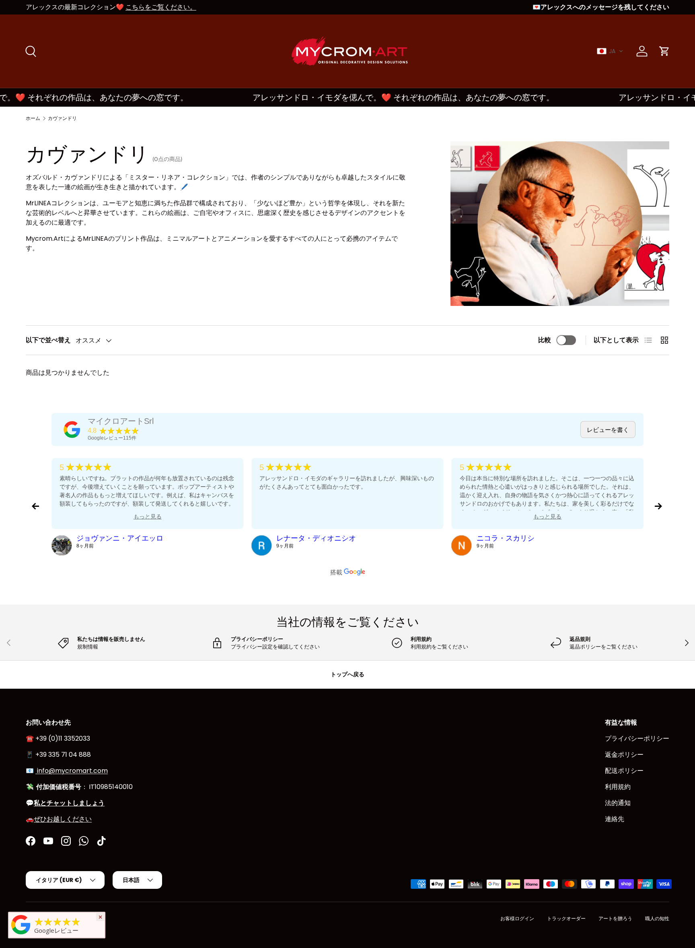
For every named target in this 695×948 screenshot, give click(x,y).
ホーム (33, 118)
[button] (610, 51)
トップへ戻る (347, 674)
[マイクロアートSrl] (72, 429)
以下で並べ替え (48, 340)
